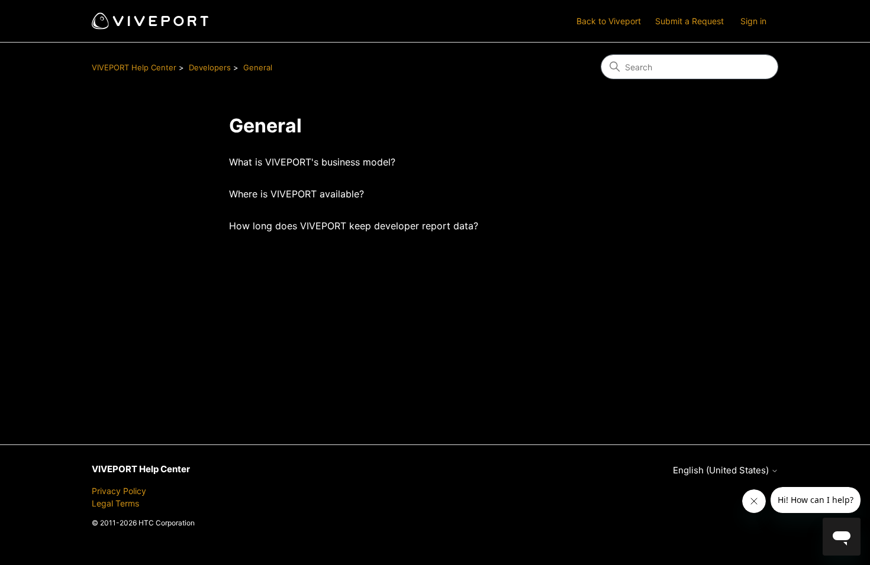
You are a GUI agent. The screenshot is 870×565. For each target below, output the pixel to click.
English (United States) (722, 470)
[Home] (150, 21)
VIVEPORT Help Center (134, 67)
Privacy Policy (119, 491)
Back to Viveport (608, 21)
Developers (210, 67)
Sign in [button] (753, 21)
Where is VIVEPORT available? (296, 194)
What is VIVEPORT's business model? (312, 162)
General (257, 67)
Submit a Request (689, 21)
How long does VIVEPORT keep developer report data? (353, 226)
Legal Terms (115, 503)
